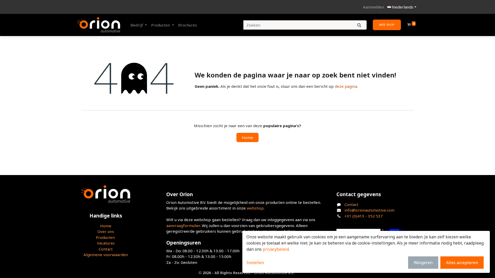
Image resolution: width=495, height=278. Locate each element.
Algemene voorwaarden (106, 254)
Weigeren (423, 262)
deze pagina (346, 86)
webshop (255, 208)
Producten (105, 237)
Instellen (255, 262)
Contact (106, 248)
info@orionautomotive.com (369, 210)
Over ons (105, 231)
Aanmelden (373, 7)
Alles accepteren (462, 262)
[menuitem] (187, 25)
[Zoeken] (359, 25)
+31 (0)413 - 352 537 (363, 216)
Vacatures (106, 243)
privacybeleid (276, 249)
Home (247, 137)
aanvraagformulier (183, 225)
